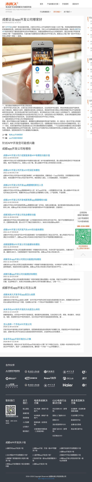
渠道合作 (75, 4)
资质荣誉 (26, 418)
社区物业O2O (57, 436)
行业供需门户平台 (77, 415)
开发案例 (65, 4)
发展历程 (26, 413)
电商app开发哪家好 (16, 135)
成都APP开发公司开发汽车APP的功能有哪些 (23, 230)
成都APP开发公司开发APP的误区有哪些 (21, 170)
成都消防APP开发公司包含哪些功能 (19, 215)
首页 (41, 4)
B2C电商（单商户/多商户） (41, 410)
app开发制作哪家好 (16, 138)
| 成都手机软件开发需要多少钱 (70, 448)
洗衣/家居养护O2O (59, 424)
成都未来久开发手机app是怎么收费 (19, 294)
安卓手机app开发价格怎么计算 (17, 339)
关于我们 (67, 12)
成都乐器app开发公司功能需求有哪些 (20, 274)
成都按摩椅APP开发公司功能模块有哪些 (21, 244)
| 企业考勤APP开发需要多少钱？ (17, 455)
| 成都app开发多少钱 (66, 452)
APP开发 (8, 27)
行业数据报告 (44, 12)
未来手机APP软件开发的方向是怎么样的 (21, 309)
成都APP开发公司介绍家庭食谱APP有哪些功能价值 (26, 155)
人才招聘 (26, 422)
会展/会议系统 (76, 424)
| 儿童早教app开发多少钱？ (42, 455)
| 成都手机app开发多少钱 (14, 448)
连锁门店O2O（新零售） (60, 430)
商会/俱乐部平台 (76, 429)
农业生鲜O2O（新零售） (60, 410)
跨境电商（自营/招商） (40, 423)
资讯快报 (56, 12)
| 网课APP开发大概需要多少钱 (70, 455)
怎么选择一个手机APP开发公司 (17, 324)
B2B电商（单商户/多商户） (41, 417)
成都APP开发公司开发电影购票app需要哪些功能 (25, 200)
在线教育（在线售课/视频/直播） (78, 410)
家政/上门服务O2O (59, 415)
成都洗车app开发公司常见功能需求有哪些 (22, 259)
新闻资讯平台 (75, 420)
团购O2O (56, 420)
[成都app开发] (12, 4)
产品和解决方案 (52, 4)
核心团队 (26, 409)
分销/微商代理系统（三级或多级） (40, 430)
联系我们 (26, 431)
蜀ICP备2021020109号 (46, 479)
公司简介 (26, 427)
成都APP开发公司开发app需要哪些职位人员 (23, 185)
